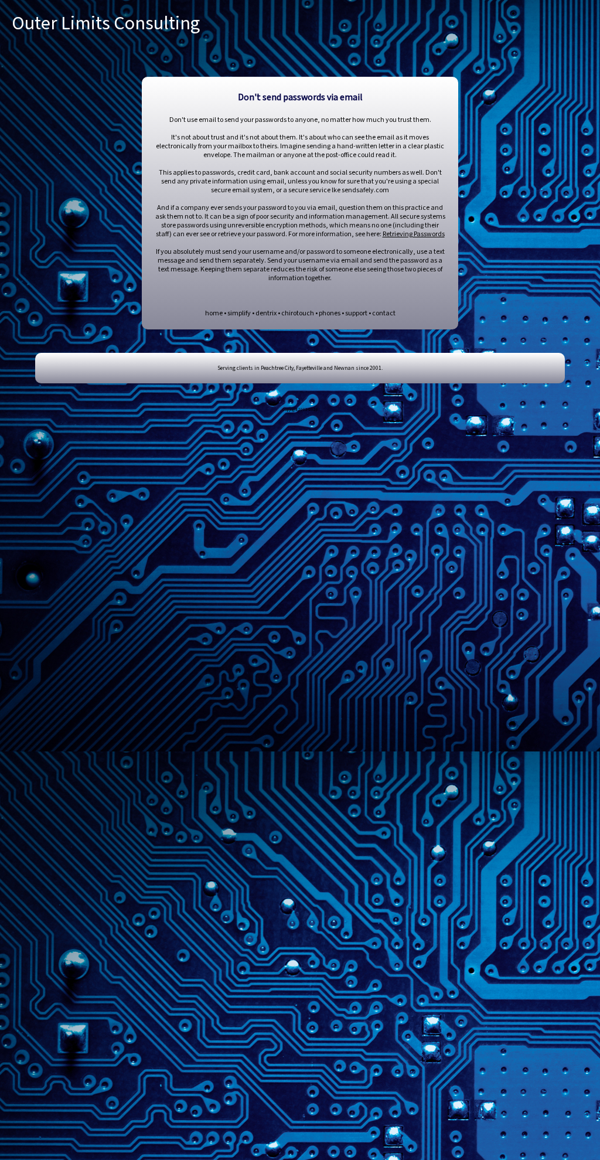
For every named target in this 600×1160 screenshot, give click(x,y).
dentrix (266, 313)
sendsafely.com (365, 190)
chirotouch (297, 313)
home (214, 313)
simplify (239, 313)
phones (329, 313)
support (356, 313)
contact (384, 313)
